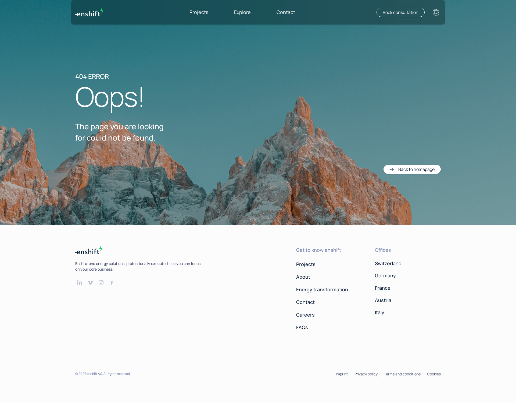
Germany (385, 275)
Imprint (342, 373)
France (382, 288)
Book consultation (400, 12)
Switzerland (388, 263)
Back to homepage (416, 169)
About (303, 277)
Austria (383, 300)
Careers (305, 314)
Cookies (434, 373)
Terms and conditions (402, 373)
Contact (286, 12)
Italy (379, 312)
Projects (198, 12)
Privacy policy (366, 373)
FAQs (302, 327)
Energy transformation (322, 289)
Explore (242, 12)
